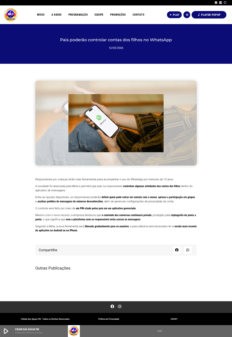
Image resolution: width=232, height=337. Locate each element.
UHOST (174, 319)
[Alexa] (225, 2)
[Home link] (10, 15)
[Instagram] (216, 2)
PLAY (174, 14)
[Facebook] (220, 2)
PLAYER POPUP (209, 14)
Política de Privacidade (108, 319)
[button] (177, 250)
